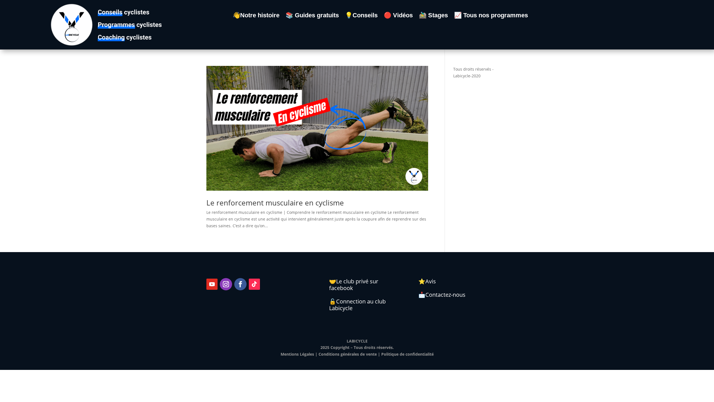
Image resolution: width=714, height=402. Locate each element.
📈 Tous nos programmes (491, 16)
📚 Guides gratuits (312, 16)
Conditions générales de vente (348, 354)
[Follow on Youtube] (212, 284)
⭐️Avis (427, 281)
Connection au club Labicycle (357, 305)
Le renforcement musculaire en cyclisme (275, 203)
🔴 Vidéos (398, 16)
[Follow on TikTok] (254, 284)
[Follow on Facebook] (240, 284)
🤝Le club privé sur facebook (353, 284)
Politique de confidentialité (407, 354)
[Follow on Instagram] (226, 284)
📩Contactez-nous (441, 294)
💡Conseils (361, 16)
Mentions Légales (297, 354)
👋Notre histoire (256, 16)
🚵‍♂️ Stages (433, 16)
